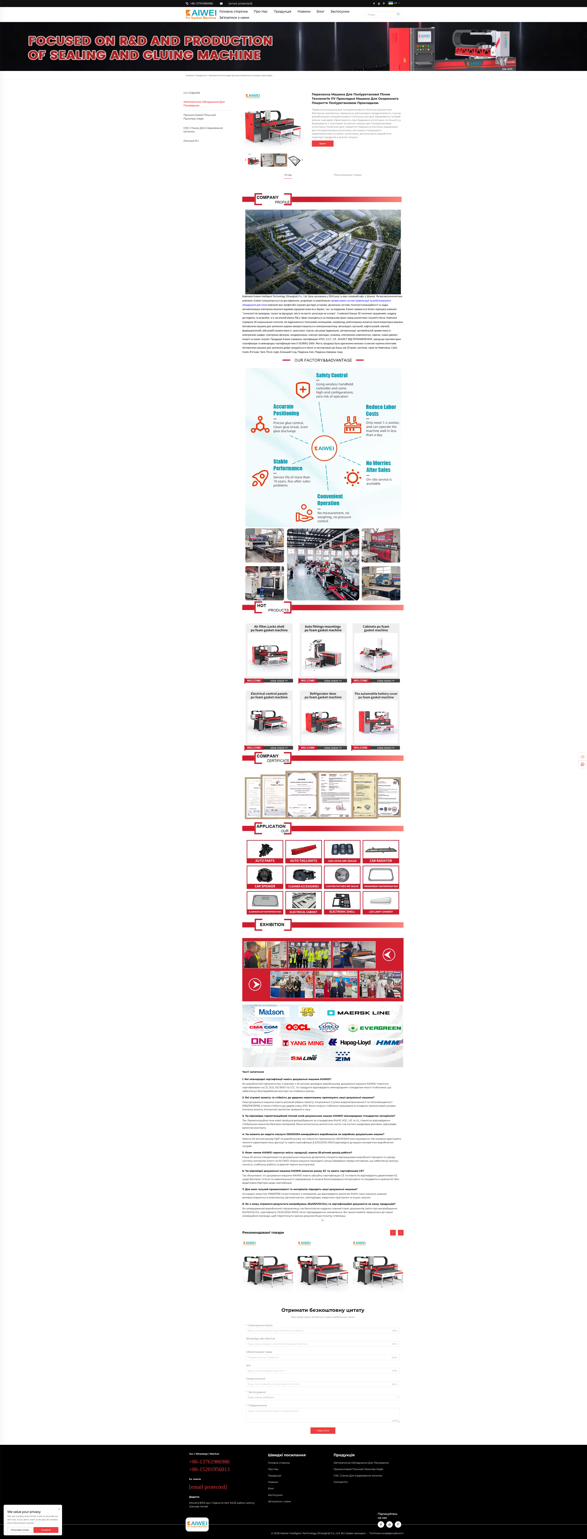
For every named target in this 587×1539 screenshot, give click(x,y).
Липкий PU (191, 140)
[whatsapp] (582, 764)
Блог (320, 11)
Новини (303, 11)
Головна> (191, 75)
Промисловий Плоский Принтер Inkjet (199, 116)
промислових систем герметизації (350, 300)
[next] (302, 160)
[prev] (246, 160)
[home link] (201, 14)
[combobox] (323, 1397)
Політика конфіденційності (386, 1533)
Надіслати (323, 1430)
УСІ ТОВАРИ (191, 92)
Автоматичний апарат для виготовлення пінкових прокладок (240, 75)
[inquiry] (582, 757)
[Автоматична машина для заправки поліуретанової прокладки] (378, 1265)
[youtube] (379, 3)
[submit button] (398, 14)
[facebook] (374, 3)
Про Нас (261, 11)
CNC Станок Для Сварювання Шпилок (203, 129)
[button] (393, 1233)
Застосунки (339, 11)
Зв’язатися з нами (234, 17)
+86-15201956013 (209, 1469)
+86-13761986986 (201, 3)
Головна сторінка (233, 11)
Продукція (282, 11)
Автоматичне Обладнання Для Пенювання (204, 103)
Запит (322, 143)
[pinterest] (384, 3)
